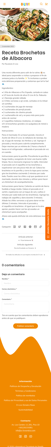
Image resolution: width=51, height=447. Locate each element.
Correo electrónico (9, 289)
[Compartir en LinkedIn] (25, 226)
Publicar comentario (25, 326)
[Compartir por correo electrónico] (35, 226)
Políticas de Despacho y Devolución (25, 386)
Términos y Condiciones (25, 391)
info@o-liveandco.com (25, 430)
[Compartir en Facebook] (14, 226)
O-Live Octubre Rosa (25, 405)
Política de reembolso (25, 395)
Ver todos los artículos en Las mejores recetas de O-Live (24, 255)
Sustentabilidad (26, 410)
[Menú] (4, 4)
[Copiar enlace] (40, 226)
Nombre (5, 279)
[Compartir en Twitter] (19, 226)
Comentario (7, 299)
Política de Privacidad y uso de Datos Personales (25, 400)
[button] (41, 4)
